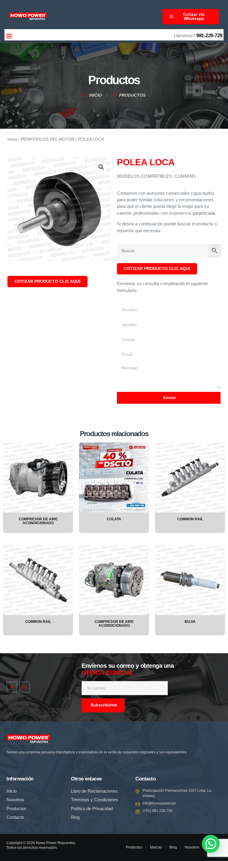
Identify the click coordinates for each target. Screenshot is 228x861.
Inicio (12, 139)
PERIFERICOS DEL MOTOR (48, 139)
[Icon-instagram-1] (24, 687)
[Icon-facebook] (12, 687)
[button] (9, 36)
